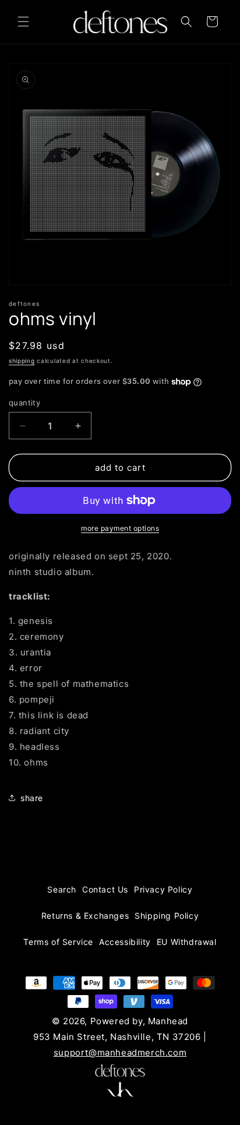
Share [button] (31, 798)
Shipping (22, 360)
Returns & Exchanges (85, 916)
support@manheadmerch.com (120, 1052)
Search (61, 889)
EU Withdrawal (187, 942)
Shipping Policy (167, 916)
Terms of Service (58, 942)
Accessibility (125, 942)
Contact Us (105, 889)
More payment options (120, 528)
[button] (23, 21)
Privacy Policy (163, 889)
